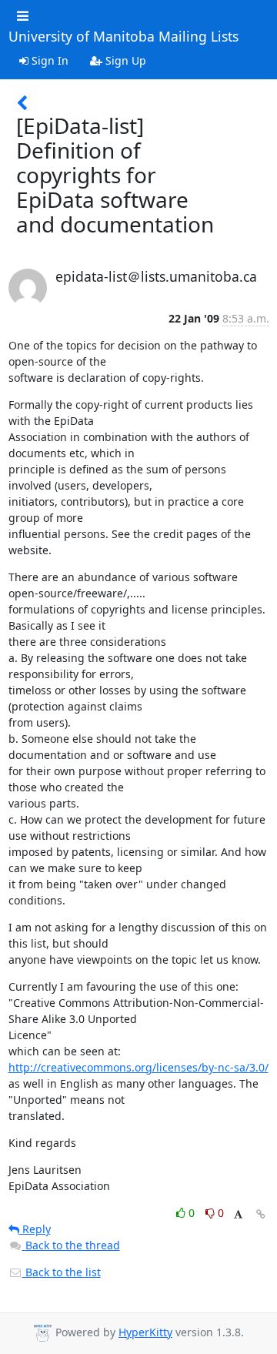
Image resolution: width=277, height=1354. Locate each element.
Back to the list (61, 1272)
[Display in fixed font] (238, 1215)
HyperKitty (145, 1332)
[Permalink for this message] (260, 1214)
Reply (35, 1229)
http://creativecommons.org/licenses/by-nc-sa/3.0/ (138, 1067)
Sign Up (124, 60)
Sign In (48, 60)
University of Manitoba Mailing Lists (123, 37)
